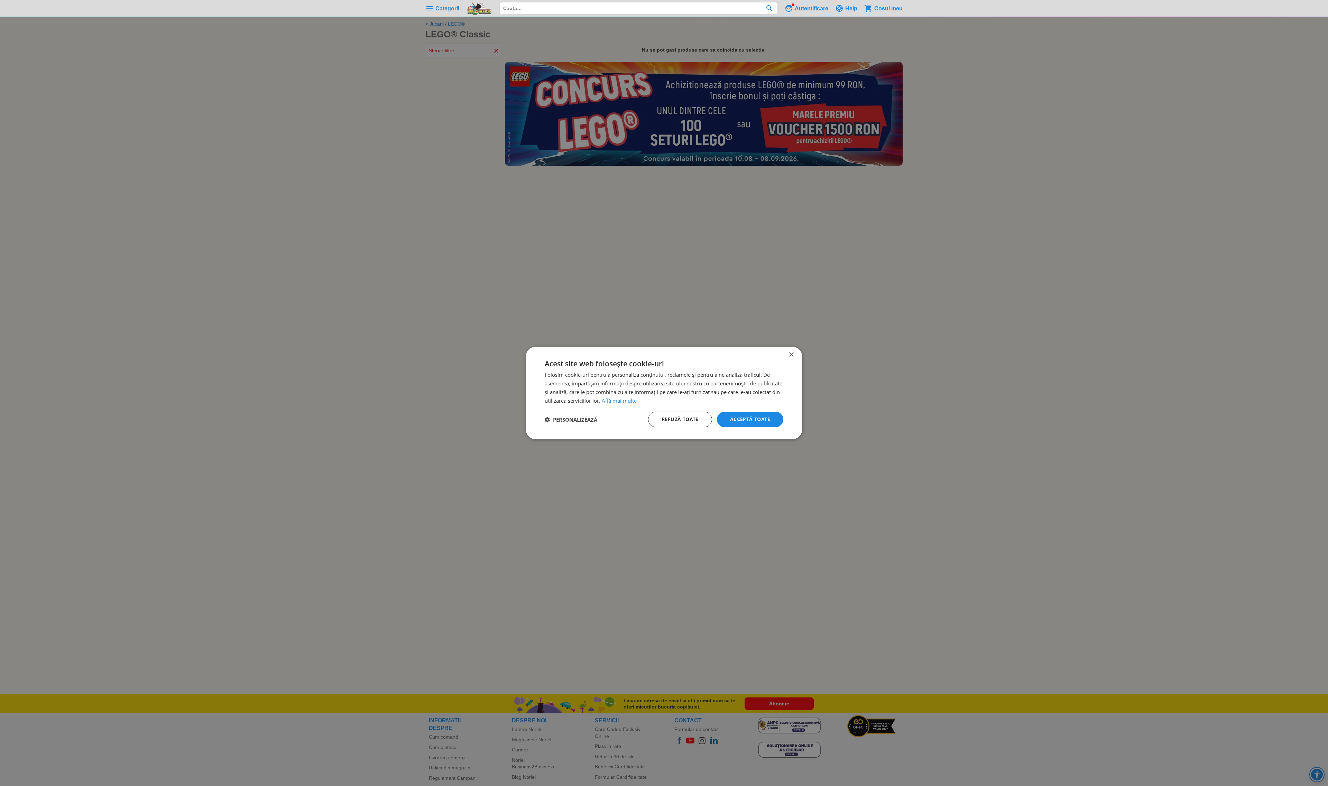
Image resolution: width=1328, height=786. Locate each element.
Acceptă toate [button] (750, 419)
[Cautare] (769, 8)
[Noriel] (479, 8)
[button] (571, 419)
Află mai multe (619, 400)
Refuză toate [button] (680, 419)
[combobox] (638, 8)
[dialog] (664, 393)
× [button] (791, 354)
